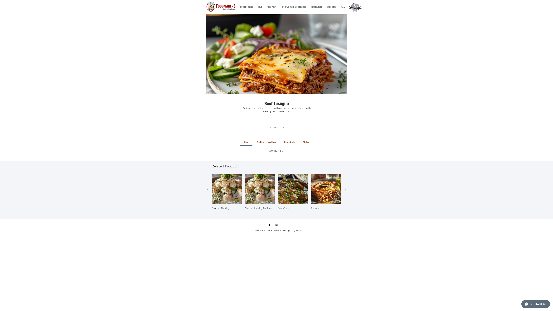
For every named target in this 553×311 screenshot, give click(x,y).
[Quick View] (227, 189)
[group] (276, 192)
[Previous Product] (207, 189)
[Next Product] (345, 189)
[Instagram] (276, 225)
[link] (246, 142)
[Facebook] (269, 225)
